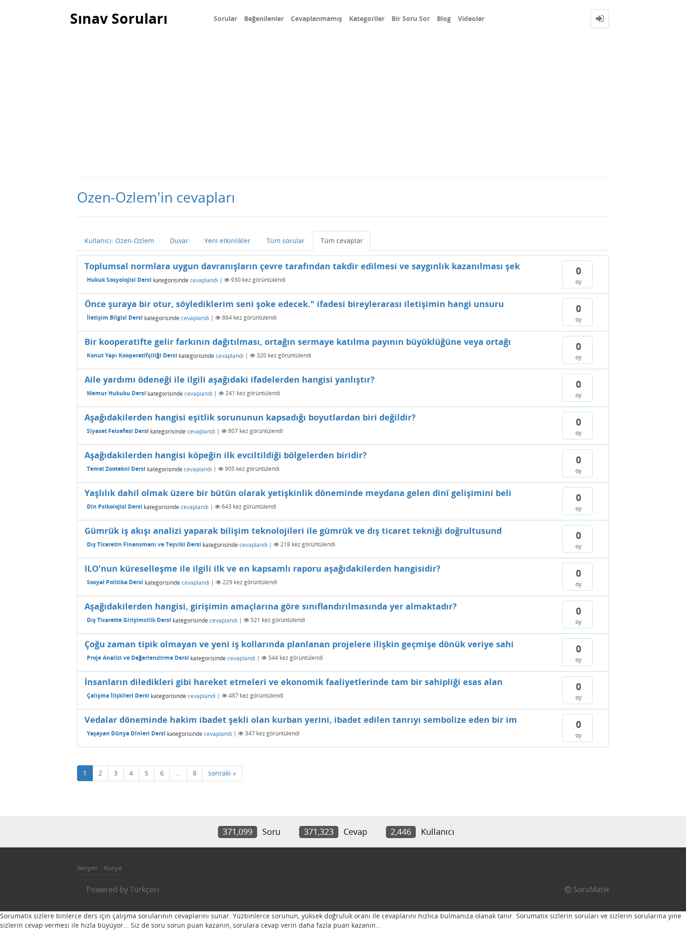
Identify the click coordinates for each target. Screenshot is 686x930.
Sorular (225, 18)
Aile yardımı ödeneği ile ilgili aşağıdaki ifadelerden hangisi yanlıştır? (229, 379)
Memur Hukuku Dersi (116, 393)
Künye (113, 868)
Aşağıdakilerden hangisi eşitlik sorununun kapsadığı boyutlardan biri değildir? (250, 417)
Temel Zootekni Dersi (116, 469)
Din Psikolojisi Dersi (114, 506)
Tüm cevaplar (342, 240)
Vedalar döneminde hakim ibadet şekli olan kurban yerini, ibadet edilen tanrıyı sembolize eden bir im (300, 719)
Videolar (471, 18)
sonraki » (222, 773)
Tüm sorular (285, 240)
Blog (444, 18)
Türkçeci (144, 889)
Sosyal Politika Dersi (115, 582)
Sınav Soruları (119, 18)
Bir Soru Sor (411, 18)
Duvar (179, 240)
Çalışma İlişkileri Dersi (118, 695)
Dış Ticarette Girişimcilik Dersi (129, 620)
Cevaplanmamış (316, 18)
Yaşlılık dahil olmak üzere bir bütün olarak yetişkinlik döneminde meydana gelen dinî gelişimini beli (297, 492)
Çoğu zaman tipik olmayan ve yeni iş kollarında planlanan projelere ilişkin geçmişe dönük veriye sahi (299, 644)
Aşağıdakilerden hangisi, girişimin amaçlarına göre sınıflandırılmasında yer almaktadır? (270, 606)
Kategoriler (367, 18)
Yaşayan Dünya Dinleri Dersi (126, 733)
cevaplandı (204, 280)
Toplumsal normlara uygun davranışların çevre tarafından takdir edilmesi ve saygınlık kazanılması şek (302, 266)
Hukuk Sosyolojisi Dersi (119, 280)
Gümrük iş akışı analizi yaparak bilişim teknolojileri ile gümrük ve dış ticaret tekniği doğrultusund (293, 530)
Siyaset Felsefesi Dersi (118, 431)
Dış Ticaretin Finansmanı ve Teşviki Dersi (144, 544)
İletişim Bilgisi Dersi (115, 318)
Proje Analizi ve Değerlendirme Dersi (138, 658)
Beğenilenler (264, 18)
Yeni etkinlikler (227, 240)
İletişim (87, 868)
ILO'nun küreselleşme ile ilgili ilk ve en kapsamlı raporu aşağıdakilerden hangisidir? (262, 568)
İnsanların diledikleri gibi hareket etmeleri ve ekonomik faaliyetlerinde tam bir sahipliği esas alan (293, 681)
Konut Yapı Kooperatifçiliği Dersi (132, 355)
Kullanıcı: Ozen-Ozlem (119, 240)
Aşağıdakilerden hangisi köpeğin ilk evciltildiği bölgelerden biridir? (225, 455)
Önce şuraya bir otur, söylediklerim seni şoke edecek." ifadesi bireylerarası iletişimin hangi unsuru (294, 303)
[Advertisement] (343, 107)
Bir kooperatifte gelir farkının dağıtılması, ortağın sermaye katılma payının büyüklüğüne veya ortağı (297, 341)
